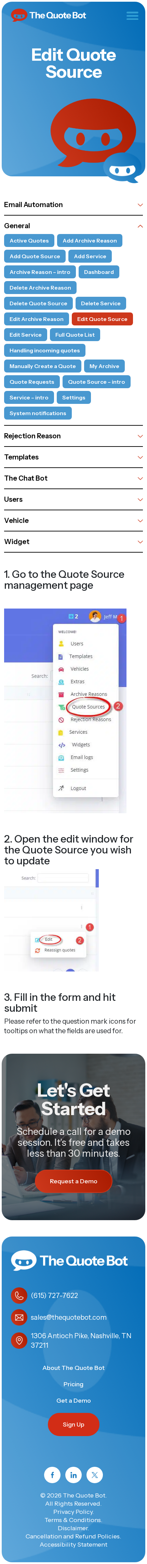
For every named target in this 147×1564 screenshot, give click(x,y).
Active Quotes (29, 240)
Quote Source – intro (96, 381)
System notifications (38, 413)
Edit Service (26, 334)
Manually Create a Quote (43, 366)
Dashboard (99, 271)
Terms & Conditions (72, 1520)
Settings (73, 397)
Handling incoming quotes (45, 350)
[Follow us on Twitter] (94, 1475)
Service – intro (29, 397)
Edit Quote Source (102, 319)
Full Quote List (75, 334)
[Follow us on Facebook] (52, 1475)
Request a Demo (73, 1181)
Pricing (73, 1384)
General (17, 226)
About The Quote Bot (73, 1368)
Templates (21, 457)
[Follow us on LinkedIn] (73, 1475)
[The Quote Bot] (48, 14)
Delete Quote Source (38, 303)
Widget (16, 542)
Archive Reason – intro (40, 271)
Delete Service (101, 303)
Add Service (90, 256)
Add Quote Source (35, 256)
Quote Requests (32, 381)
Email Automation (33, 205)
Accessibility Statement (73, 1544)
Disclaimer (73, 1528)
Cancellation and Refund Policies (73, 1536)
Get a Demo (73, 1400)
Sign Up (73, 1424)
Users (13, 499)
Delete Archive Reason (40, 287)
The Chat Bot (26, 478)
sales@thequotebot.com (69, 1317)
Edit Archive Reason (37, 319)
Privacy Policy (72, 1512)
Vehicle (16, 520)
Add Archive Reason (90, 240)
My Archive (104, 366)
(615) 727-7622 (54, 1295)
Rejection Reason (32, 436)
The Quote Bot (84, 1495)
